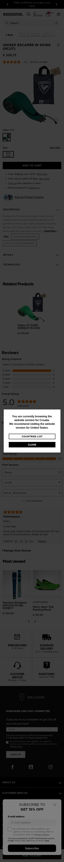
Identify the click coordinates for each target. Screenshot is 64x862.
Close (32, 444)
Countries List (32, 436)
